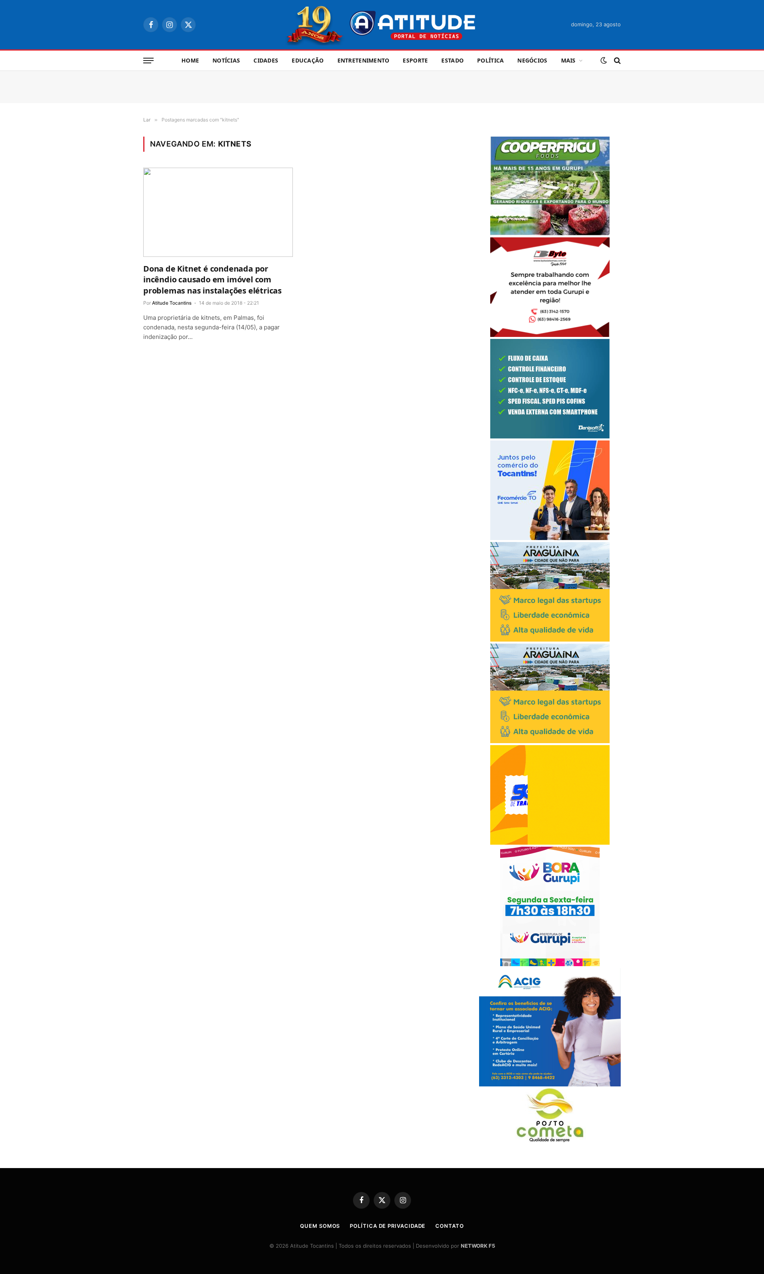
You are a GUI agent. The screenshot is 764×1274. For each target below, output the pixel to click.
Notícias (226, 60)
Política (490, 60)
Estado (452, 60)
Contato (449, 1226)
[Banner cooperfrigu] (550, 233)
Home (190, 60)
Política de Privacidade (387, 1226)
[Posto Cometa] (550, 1140)
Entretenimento (363, 60)
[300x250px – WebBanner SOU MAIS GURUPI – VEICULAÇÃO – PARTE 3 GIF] (550, 964)
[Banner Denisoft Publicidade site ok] (550, 436)
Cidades (265, 60)
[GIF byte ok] (550, 334)
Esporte (415, 60)
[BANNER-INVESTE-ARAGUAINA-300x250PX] (550, 639)
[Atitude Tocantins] (382, 24)
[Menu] (148, 61)
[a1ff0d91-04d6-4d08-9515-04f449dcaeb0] (550, 537)
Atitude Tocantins (171, 303)
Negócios (532, 60)
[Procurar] (616, 61)
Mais (568, 60)
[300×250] (550, 842)
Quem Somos (320, 1226)
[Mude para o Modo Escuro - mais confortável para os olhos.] (603, 60)
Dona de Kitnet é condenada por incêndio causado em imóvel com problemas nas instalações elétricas (212, 279)
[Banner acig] (550, 1084)
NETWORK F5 (478, 1246)
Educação (308, 60)
